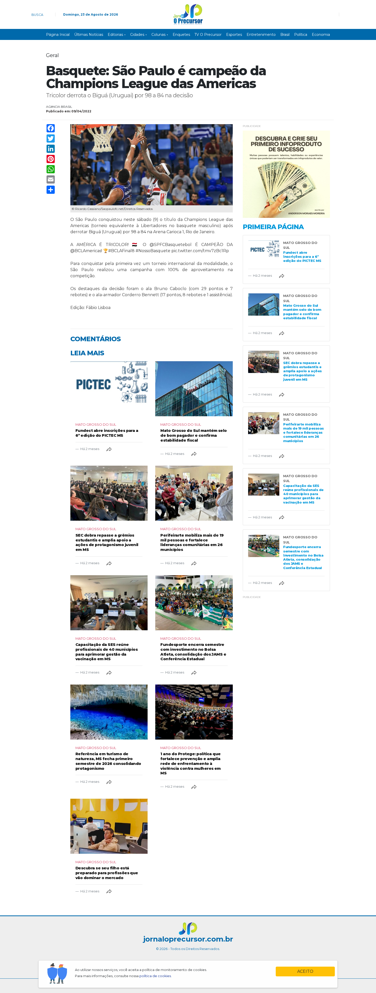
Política (300, 34)
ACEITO (305, 971)
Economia (321, 34)
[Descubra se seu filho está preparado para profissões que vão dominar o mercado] (109, 826)
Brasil (285, 34)
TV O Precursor (208, 34)
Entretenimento (261, 34)
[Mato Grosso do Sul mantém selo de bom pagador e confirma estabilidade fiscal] (194, 388)
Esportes (234, 34)
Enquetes (181, 34)
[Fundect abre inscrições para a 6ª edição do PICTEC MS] (109, 388)
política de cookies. (155, 976)
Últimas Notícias (88, 34)
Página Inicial (58, 34)
